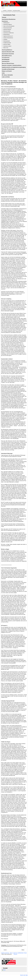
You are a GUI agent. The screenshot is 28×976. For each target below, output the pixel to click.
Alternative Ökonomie (7, 29)
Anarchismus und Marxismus (8, 32)
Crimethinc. (5, 39)
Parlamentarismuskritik (7, 27)
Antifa (3, 73)
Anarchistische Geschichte (8, 53)
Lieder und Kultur (6, 76)
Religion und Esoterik (7, 71)
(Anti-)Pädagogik (5, 59)
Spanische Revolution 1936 (8, 51)
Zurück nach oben (24, 975)
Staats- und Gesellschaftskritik (8, 26)
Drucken (15, 954)
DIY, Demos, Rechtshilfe (7, 75)
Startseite (4, 17)
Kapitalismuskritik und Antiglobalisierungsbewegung (14, 67)
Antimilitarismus (5, 61)
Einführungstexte (6, 22)
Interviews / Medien (6, 44)
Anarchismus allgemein (7, 24)
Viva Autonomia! (5, 57)
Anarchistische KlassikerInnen (8, 19)
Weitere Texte (5, 47)
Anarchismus (5, 21)
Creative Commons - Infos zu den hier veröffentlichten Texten (14, 952)
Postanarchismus (6, 34)
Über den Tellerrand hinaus (8, 63)
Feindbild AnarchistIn (7, 42)
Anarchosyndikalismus (7, 49)
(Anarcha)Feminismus (7, 55)
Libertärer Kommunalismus (8, 37)
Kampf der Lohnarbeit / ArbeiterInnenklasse (11, 65)
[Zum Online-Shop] (9, 962)
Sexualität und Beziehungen (8, 69)
